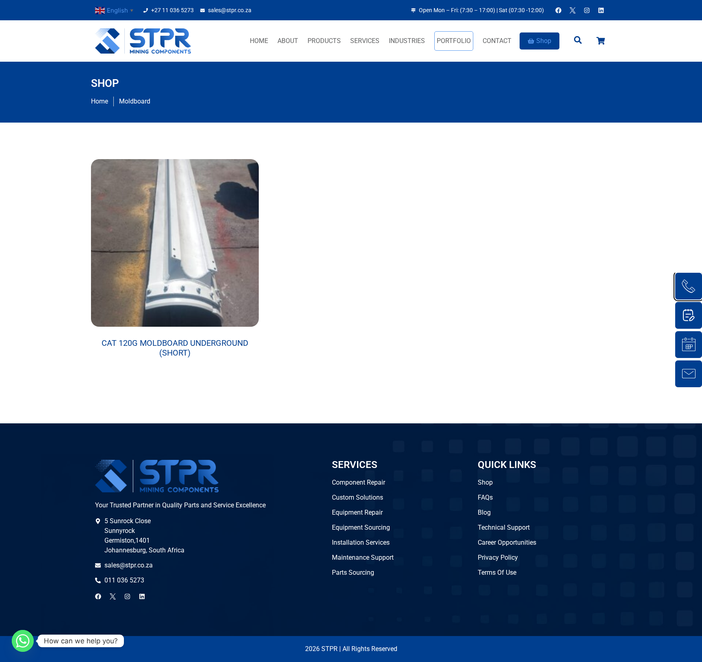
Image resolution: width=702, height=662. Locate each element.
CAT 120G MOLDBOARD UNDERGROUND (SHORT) (175, 348)
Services (364, 41)
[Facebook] (558, 10)
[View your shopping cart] (601, 41)
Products (324, 41)
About (287, 41)
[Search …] (578, 41)
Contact (497, 41)
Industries (407, 41)
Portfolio (454, 41)
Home (259, 41)
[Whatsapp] (23, 641)
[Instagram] (587, 10)
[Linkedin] (601, 10)
